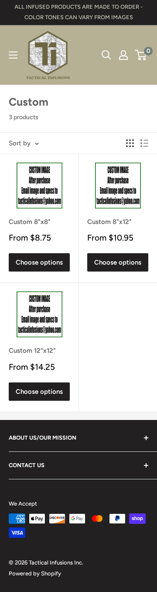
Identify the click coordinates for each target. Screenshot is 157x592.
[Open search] (106, 55)
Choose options (39, 262)
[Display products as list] (144, 143)
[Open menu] (13, 55)
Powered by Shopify (35, 573)
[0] (141, 55)
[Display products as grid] (130, 143)
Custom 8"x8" (30, 222)
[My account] (123, 55)
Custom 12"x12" (32, 351)
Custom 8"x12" (109, 222)
